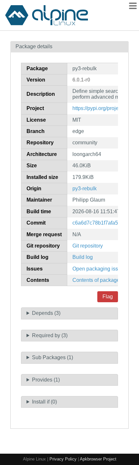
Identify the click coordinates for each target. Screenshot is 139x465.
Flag (107, 296)
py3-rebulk (84, 188)
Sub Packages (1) (52, 357)
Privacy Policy (63, 459)
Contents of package (96, 280)
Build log (82, 257)
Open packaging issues (99, 268)
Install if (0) (44, 401)
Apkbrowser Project (98, 459)
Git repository (87, 246)
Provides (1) (46, 379)
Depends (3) (46, 313)
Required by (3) (50, 335)
